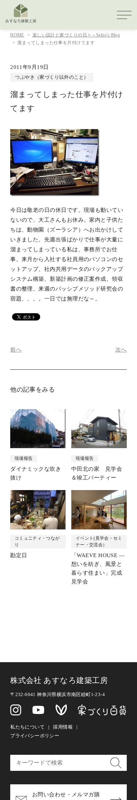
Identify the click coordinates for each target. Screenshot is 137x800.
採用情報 (63, 727)
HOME (17, 35)
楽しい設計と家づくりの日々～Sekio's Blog (76, 35)
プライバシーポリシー (34, 735)
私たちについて (27, 727)
